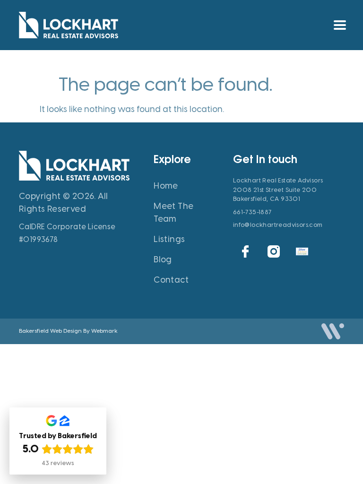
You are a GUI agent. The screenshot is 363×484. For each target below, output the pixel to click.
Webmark (104, 331)
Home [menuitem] (166, 186)
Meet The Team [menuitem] (173, 212)
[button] (340, 25)
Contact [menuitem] (171, 280)
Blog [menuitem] (163, 259)
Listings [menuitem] (169, 239)
